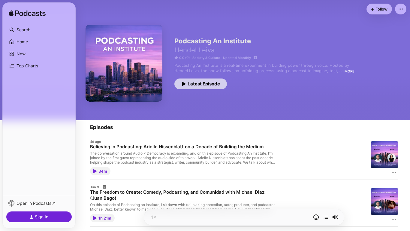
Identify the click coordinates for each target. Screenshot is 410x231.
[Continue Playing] (326, 217)
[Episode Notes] (316, 217)
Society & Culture (206, 58)
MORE (349, 71)
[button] (39, 30)
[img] (27, 14)
